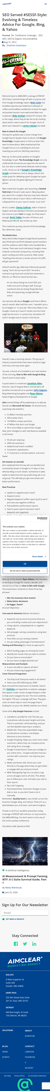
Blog (5, 1046)
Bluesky (29, 1068)
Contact (29, 1046)
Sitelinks (10, 689)
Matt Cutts (35, 102)
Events (6, 1057)
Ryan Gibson (36, 393)
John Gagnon (40, 390)
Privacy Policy (19, 1076)
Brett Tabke (16, 217)
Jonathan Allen (35, 383)
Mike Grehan (18, 115)
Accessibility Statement (37, 1076)
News (5, 1051)
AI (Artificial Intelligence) (17, 870)
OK (25, 564)
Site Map (7, 1076)
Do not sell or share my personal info (25, 571)
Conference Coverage (25, 35)
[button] (45, 4)
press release (30, 125)
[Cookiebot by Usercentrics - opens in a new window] (37, 518)
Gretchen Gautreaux (16, 45)
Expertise (30, 1036)
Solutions (7, 1030)
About (28, 1030)
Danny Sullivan (23, 207)
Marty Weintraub (13, 887)
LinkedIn (29, 1051)
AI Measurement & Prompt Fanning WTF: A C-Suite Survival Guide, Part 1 (24, 879)
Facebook (30, 1057)
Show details (37, 556)
